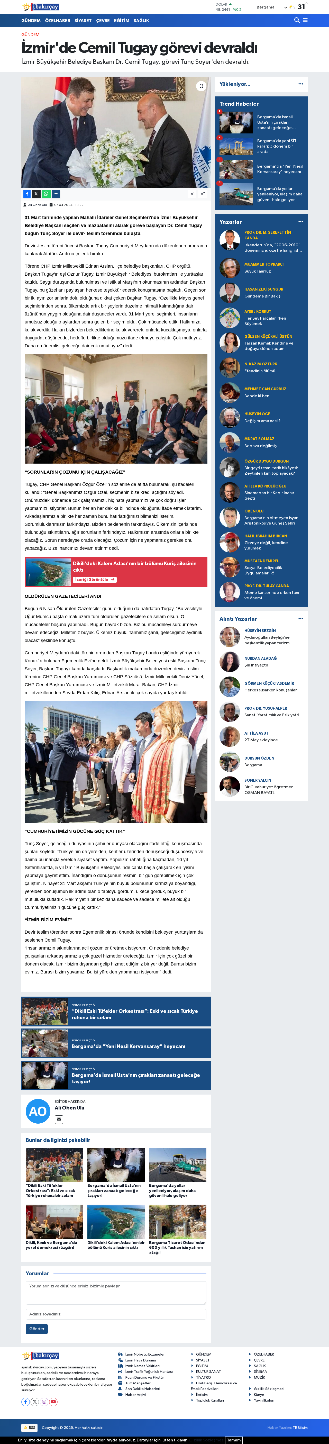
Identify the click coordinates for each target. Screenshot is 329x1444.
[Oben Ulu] (230, 517)
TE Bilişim (300, 1428)
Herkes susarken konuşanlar (270, 690)
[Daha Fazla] (56, 194)
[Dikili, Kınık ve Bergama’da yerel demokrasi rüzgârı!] (54, 1222)
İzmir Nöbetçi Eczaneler (145, 1354)
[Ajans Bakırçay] (40, 7)
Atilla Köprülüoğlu (265, 486)
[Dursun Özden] (230, 761)
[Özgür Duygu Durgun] (230, 467)
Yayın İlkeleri (264, 1400)
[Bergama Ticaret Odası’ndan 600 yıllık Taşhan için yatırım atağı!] (177, 1222)
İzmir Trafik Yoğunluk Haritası (149, 1372)
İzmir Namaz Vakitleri (142, 1366)
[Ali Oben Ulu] (38, 1111)
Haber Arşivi (135, 1395)
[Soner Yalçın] (230, 786)
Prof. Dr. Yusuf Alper (265, 708)
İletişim (202, 1395)
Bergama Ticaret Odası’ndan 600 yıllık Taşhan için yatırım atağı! (177, 1248)
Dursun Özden (259, 758)
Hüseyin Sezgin (260, 631)
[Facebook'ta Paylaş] (27, 194)
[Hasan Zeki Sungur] (230, 293)
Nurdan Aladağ (260, 659)
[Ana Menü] (304, 20)
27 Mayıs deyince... (262, 740)
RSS (31, 1428)
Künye (259, 1395)
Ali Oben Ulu (37, 205)
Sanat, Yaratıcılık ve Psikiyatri (271, 715)
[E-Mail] (59, 1119)
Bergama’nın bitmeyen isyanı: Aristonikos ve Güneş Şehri (272, 521)
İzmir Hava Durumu (140, 1360)
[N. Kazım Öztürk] (230, 367)
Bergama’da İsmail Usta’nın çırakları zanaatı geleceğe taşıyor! (114, 1190)
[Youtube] (53, 1402)
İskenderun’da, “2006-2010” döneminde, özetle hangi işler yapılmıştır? (273, 248)
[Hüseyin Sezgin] (230, 637)
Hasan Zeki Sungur (263, 289)
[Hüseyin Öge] (230, 417)
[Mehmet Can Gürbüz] (230, 392)
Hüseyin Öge (257, 414)
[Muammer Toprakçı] (230, 268)
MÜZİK (259, 1377)
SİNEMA (260, 1372)
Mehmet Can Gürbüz (265, 389)
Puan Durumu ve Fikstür (144, 1377)
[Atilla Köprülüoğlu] (230, 492)
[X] (35, 1402)
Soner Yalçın (257, 780)
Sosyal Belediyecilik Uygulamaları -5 (263, 570)
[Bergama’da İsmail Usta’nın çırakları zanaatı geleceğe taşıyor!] (116, 1165)
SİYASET (83, 21)
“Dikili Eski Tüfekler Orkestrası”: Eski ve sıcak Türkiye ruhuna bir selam (50, 1190)
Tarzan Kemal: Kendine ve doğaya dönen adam (269, 346)
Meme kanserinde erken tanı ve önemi (271, 595)
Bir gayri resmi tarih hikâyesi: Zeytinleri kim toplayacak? (271, 471)
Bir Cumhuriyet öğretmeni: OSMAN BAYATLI (270, 790)
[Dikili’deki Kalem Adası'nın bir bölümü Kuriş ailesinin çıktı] (116, 1222)
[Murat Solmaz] (230, 442)
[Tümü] (300, 84)
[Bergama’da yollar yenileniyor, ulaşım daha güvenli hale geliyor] (177, 1165)
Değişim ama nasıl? (262, 421)
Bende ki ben (256, 396)
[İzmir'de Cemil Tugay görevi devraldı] (116, 132)
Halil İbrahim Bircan (265, 536)
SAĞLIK (141, 21)
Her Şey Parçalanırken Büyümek (265, 321)
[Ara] (297, 20)
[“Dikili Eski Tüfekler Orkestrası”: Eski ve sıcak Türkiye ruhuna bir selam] (54, 1165)
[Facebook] (25, 1402)
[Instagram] (44, 1402)
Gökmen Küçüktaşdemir (269, 683)
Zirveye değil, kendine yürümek (266, 545)
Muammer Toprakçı (264, 264)
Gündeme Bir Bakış (262, 296)
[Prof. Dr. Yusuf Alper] (230, 711)
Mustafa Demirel (261, 561)
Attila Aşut (256, 733)
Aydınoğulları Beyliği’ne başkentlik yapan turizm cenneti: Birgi (267, 640)
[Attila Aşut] (230, 736)
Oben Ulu (253, 511)
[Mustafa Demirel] (230, 567)
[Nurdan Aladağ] (230, 662)
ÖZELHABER (57, 21)
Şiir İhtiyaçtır (271, 665)
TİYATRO (203, 1377)
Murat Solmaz (259, 439)
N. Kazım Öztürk (260, 364)
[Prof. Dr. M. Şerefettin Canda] (230, 240)
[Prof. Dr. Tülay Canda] (230, 592)
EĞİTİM (121, 21)
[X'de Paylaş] (36, 194)
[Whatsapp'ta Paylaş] (46, 194)
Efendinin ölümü (259, 371)
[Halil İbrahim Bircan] (230, 542)
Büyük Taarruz (257, 271)
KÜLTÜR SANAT (208, 1372)
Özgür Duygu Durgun (266, 461)
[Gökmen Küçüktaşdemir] (230, 686)
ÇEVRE (103, 21)
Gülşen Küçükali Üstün (268, 337)
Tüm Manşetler (138, 1383)
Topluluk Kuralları (210, 1400)
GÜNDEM (31, 21)
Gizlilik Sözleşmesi (269, 1389)
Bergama (253, 765)
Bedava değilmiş (260, 446)
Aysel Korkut (257, 312)
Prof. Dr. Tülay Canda (266, 586)
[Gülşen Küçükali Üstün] (230, 342)
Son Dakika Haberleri (142, 1389)
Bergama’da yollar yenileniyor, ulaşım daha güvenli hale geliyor (172, 1190)
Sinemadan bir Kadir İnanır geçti (269, 496)
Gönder (36, 1329)
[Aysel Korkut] (230, 317)
